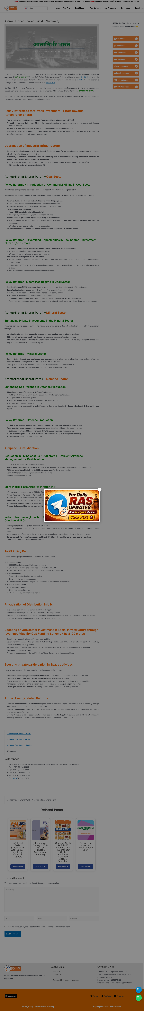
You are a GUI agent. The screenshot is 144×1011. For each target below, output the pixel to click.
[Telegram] (139, 990)
